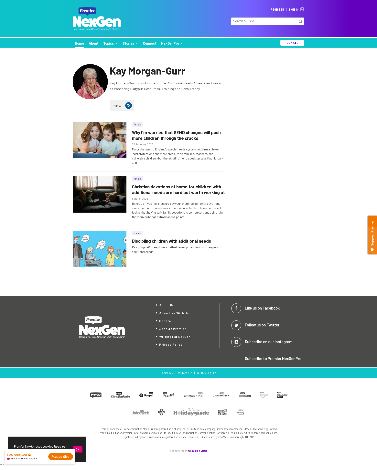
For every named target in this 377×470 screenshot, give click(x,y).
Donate (165, 321)
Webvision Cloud (197, 450)
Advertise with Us (174, 313)
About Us (166, 305)
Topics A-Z (167, 372)
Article (138, 124)
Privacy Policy (171, 344)
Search (300, 21)
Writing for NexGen (175, 336)
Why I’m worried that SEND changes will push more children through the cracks (176, 135)
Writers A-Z (185, 372)
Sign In (293, 9)
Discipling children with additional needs (171, 241)
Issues (137, 233)
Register (277, 9)
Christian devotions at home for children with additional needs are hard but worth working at (178, 189)
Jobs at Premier (172, 329)
